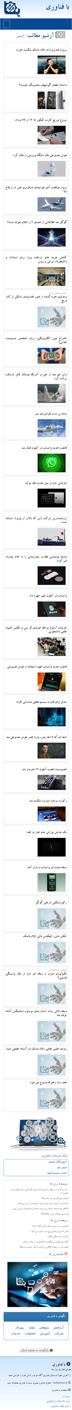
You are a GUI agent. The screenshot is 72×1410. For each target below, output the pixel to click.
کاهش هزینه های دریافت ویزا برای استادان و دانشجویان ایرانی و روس (39, 1209)
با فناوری (57, 8)
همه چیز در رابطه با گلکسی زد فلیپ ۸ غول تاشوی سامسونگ (43, 1247)
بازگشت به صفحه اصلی (34, 1350)
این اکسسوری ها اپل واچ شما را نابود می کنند (49, 1232)
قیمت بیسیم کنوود (57, 1172)
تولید (32, 1327)
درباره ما (66, 1396)
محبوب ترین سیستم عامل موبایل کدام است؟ (49, 1226)
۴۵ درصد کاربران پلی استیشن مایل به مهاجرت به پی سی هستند (42, 1204)
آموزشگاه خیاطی (57, 1161)
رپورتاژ (19, 1327)
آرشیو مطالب (41, 36)
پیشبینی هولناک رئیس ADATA (54, 1214)
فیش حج (62, 1167)
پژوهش (44, 1327)
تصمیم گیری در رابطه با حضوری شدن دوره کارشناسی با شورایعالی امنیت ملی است (38, 1192)
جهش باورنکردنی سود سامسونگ (54, 1198)
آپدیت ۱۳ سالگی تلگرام (57, 1237)
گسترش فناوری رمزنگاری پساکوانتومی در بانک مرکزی (45, 1242)
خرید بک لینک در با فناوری (58, 1401)
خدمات (15, 1333)
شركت (58, 1333)
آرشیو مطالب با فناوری (60, 1406)
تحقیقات (30, 1333)
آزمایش (58, 1327)
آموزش (45, 1333)
